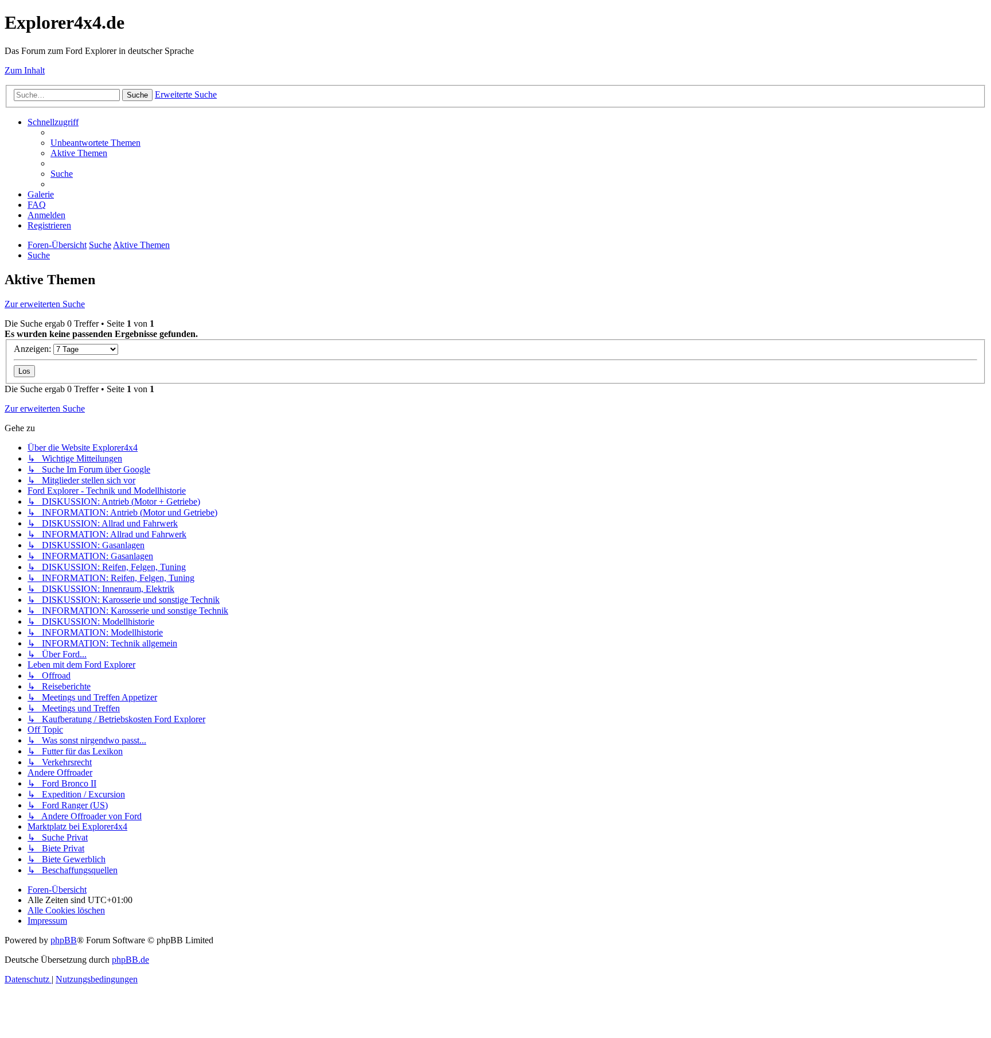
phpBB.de (130, 960)
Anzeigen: (33, 349)
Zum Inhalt (25, 70)
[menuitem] (95, 143)
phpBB (63, 940)
